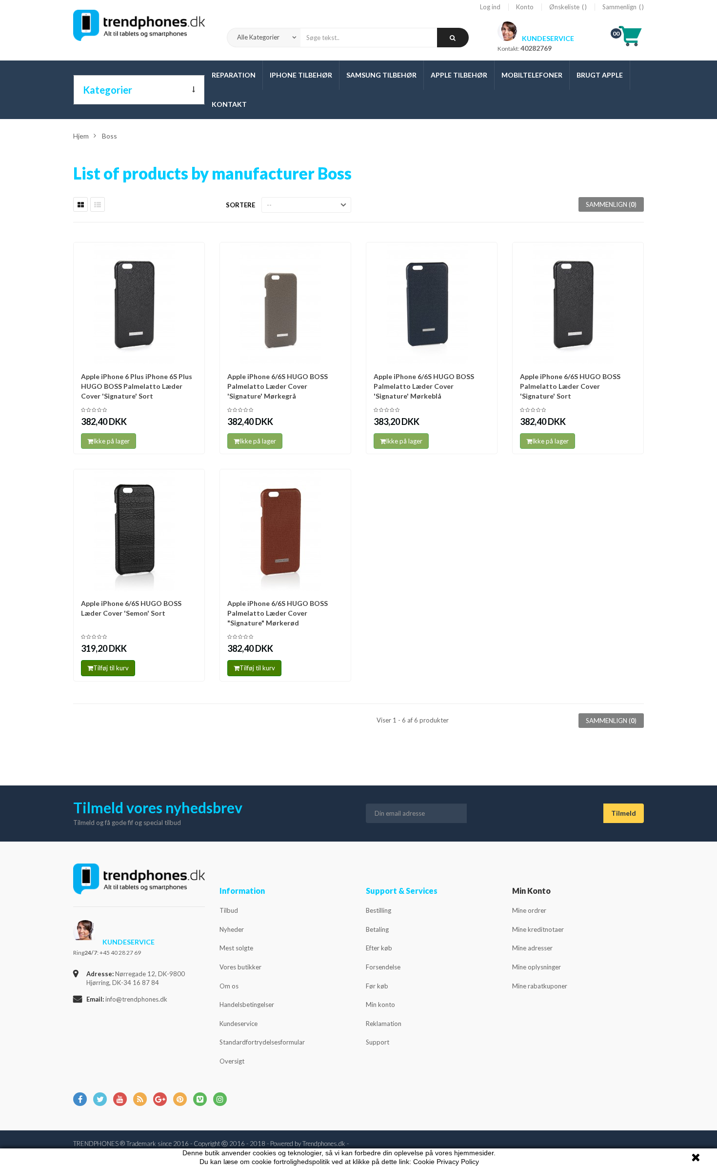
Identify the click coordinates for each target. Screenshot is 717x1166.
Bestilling (378, 910)
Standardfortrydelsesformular (262, 1042)
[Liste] (97, 204)
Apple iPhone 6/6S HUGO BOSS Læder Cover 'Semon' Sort (131, 608)
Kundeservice (238, 1023)
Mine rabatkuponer (539, 986)
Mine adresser (532, 948)
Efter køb (379, 948)
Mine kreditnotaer (538, 929)
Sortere (240, 205)
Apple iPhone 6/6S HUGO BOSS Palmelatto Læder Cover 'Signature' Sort (570, 386)
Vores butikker (240, 967)
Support (377, 1042)
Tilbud (228, 910)
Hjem (81, 136)
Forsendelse (383, 967)
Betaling (377, 929)
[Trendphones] (139, 885)
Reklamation (383, 1023)
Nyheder (231, 929)
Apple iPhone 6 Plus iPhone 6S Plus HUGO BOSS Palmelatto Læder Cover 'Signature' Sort (136, 386)
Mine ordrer (529, 910)
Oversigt (231, 1061)
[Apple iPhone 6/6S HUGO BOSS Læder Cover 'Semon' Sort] (139, 530)
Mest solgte (236, 948)
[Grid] (80, 204)
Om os (229, 986)
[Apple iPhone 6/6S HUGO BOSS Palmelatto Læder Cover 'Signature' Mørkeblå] (431, 303)
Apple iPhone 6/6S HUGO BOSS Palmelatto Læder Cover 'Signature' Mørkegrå (277, 386)
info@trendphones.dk (136, 999)
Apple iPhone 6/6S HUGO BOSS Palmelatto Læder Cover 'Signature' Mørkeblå (424, 386)
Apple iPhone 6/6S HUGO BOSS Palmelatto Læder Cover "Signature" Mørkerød (277, 613)
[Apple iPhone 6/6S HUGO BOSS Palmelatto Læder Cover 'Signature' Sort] (578, 303)
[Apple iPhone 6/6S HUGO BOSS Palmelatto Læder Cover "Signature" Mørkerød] (285, 530)
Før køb (377, 986)
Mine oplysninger (536, 967)
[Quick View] (194, 254)
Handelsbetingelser (246, 1004)
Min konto (380, 1004)
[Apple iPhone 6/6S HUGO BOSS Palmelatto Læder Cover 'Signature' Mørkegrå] (285, 303)
